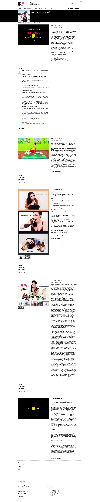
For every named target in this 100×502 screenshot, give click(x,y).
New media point (53, 492)
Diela (24, 8)
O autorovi (38, 22)
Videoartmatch (53, 495)
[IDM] (33, 3)
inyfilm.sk (54, 491)
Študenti (29, 8)
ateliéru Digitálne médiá (25, 487)
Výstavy (35, 8)
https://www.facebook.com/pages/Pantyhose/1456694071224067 (35, 123)
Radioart (54, 493)
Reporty (51, 8)
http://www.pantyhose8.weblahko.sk (29, 119)
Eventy (45, 8)
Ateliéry (40, 8)
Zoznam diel (21, 22)
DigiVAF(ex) (28, 482)
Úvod (20, 8)
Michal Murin (26, 491)
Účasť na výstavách (30, 22)
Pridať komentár (21, 131)
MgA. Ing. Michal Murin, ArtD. (23, 486)
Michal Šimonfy (21, 491)
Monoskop (54, 490)
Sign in (81, 1)
